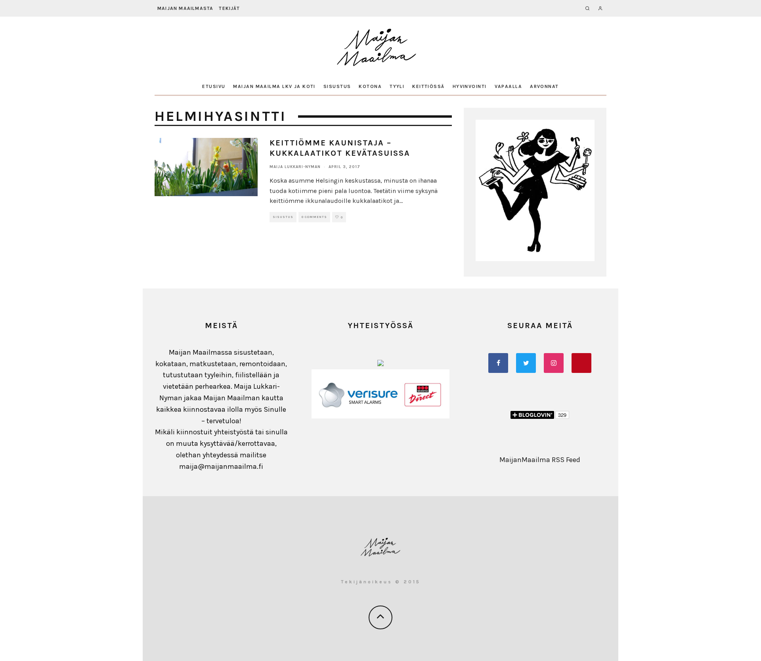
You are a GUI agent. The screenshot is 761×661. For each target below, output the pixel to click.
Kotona (370, 86)
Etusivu (213, 86)
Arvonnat (544, 86)
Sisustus (337, 86)
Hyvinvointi (470, 86)
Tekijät (229, 8)
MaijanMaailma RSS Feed (539, 459)
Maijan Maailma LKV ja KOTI (274, 86)
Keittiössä (428, 86)
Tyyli (397, 86)
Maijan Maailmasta (185, 8)
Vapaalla (508, 86)
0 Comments (314, 217)
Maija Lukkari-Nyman (295, 166)
